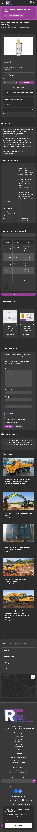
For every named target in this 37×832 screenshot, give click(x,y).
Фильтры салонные (18, 767)
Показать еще (18, 294)
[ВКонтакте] (16, 791)
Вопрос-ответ (18, 747)
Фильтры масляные (18, 762)
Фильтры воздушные (18, 757)
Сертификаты (18, 741)
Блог (18, 749)
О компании (18, 736)
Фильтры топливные (18, 770)
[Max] (20, 791)
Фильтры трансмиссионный (19, 772)
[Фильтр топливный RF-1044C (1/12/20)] (18, 46)
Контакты (18, 744)
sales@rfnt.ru (29, 800)
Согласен (18, 825)
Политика (18, 739)
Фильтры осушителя (18, 765)
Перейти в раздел (21, 644)
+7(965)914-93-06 (12, 800)
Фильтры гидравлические (18, 760)
